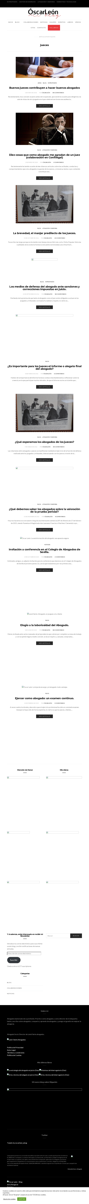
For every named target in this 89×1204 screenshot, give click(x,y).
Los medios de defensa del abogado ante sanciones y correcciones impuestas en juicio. (44, 288)
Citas (33, 27)
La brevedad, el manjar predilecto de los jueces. (44, 233)
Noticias (43, 22)
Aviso (39, 83)
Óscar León (46, 92)
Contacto (41, 27)
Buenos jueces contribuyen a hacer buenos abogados (44, 87)
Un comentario (59, 238)
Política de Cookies (14, 1055)
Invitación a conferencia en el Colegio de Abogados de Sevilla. (44, 551)
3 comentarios (59, 703)
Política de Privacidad (15, 1047)
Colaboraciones (31, 22)
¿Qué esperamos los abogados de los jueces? (44, 441)
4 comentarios (60, 516)
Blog (17, 22)
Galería (52, 22)
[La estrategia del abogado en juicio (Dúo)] (23, 1070)
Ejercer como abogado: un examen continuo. (44, 698)
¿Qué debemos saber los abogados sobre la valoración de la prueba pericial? (44, 510)
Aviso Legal (11, 1050)
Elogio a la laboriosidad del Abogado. (44, 625)
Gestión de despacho (27, 2)
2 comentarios (58, 162)
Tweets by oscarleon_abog (17, 1143)
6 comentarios (59, 373)
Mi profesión (12, 2)
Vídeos (78, 22)
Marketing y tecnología (66, 2)
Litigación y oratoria (46, 2)
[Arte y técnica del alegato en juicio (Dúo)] (23, 1075)
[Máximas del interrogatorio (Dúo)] (52, 1070)
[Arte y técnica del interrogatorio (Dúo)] (54, 1075)
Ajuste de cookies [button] (9, 1199)
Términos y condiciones (15, 1053)
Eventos (61, 22)
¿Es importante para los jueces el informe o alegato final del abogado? (44, 367)
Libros (70, 22)
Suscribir (13, 960)
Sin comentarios (58, 92)
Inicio (10, 22)
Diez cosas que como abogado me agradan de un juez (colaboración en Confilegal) (44, 156)
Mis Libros (54, 27)
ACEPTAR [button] (22, 1199)
